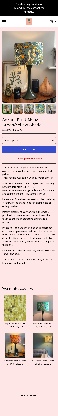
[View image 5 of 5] (51, 109)
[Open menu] (4, 21)
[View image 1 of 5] (7, 109)
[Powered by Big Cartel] (29, 395)
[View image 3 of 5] (29, 109)
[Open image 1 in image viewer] (29, 67)
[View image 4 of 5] (40, 109)
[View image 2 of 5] (18, 109)
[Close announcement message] (54, 8)
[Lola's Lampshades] (29, 21)
